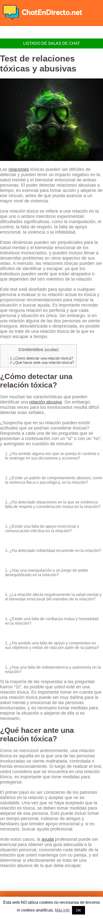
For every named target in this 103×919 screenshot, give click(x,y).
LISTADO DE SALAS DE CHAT (51, 43)
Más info (62, 910)
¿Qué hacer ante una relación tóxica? (42, 362)
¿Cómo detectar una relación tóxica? (41, 358)
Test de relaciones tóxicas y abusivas (38, 63)
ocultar (52, 349)
